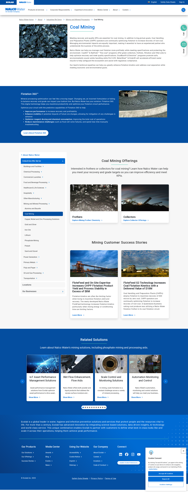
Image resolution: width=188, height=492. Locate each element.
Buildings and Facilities (32, 166)
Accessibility (74, 453)
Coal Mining (29, 214)
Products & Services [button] (36, 10)
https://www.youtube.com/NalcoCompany (139, 454)
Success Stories (28, 461)
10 (102, 407)
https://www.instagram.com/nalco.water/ (133, 454)
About (40, 20)
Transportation (29, 278)
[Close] (183, 450)
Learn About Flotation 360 (35, 133)
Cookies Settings (166, 484)
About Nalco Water (31, 155)
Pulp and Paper (29, 268)
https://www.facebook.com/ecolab (127, 454)
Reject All (166, 479)
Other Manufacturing (32, 198)
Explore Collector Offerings (134, 220)
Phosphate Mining (32, 240)
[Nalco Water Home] (14, 10)
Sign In (182, 2)
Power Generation (30, 257)
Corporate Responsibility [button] (60, 10)
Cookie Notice (153, 469)
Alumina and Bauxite (33, 209)
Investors (96, 461)
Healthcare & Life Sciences (34, 188)
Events (48, 461)
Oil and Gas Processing (32, 273)
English (154, 2)
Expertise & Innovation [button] (84, 10)
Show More (33, 397)
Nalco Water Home (26, 20)
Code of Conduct (99, 465)
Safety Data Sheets (168, 2)
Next (165, 381)
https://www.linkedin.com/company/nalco (120, 454)
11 (105, 407)
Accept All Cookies (166, 473)
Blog (47, 457)
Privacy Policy (97, 478)
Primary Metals (29, 262)
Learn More (77, 315)
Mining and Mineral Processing (78, 20)
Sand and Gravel (31, 251)
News (47, 465)
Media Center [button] (102, 10)
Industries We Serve (54, 20)
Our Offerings (27, 457)
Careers (96, 457)
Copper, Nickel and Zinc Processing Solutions (42, 219)
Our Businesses (29, 291)
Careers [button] (126, 10)
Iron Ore (28, 230)
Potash (27, 246)
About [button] (115, 10)
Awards (48, 453)
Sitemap (72, 465)
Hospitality (28, 193)
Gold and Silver (30, 224)
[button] (47, 10)
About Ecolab (98, 453)
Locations (26, 285)
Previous (22, 381)
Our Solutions (27, 453)
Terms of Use (110, 478)
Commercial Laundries (32, 177)
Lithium (28, 235)
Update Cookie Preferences (128, 463)
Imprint (72, 461)
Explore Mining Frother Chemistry (86, 220)
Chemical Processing (32, 172)
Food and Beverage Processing (35, 182)
